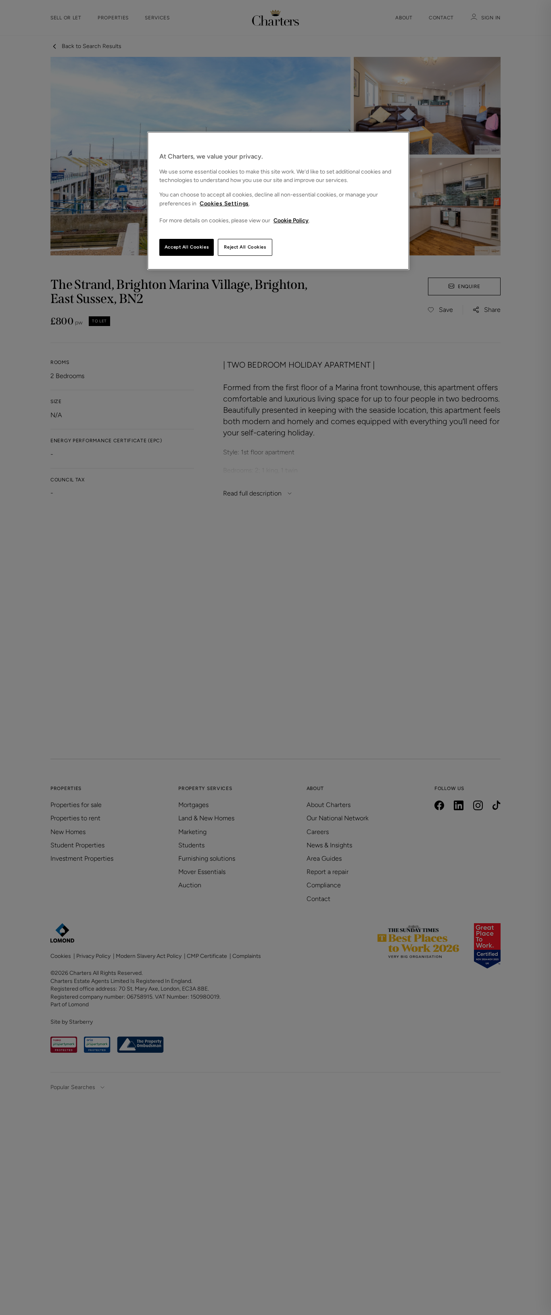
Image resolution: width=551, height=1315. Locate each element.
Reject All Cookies (245, 247)
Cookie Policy (291, 220)
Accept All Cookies (187, 247)
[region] (278, 201)
